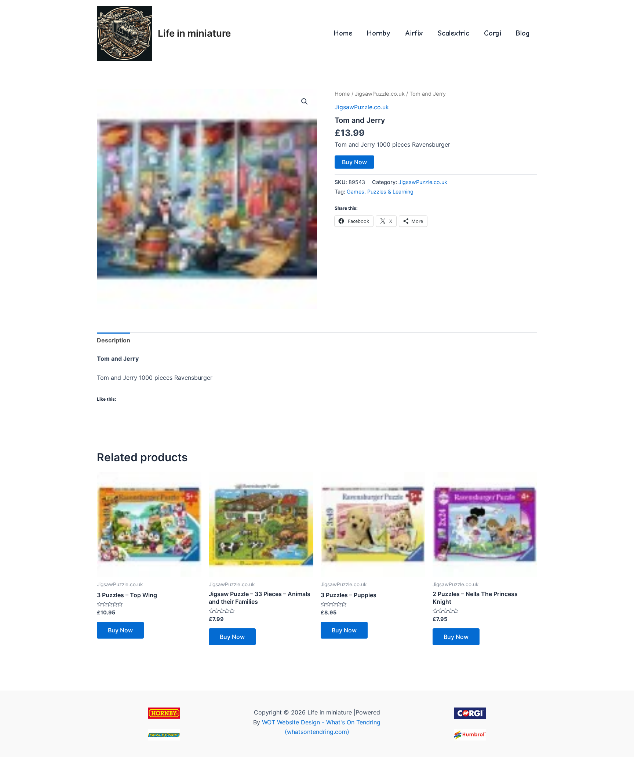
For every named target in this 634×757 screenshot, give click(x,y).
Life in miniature (194, 33)
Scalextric (453, 33)
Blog (523, 33)
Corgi (492, 33)
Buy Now (354, 162)
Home (343, 33)
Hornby (378, 33)
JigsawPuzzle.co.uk (380, 94)
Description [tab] (113, 340)
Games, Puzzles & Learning (380, 191)
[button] (304, 101)
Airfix (414, 33)
